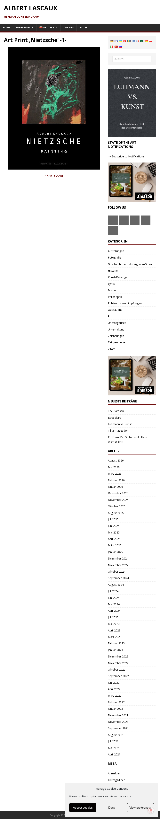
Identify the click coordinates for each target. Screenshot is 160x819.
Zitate (111, 349)
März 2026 (114, 473)
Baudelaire (114, 417)
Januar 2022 (115, 708)
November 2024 (118, 565)
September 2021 (118, 728)
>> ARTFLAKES (54, 175)
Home (6, 27)
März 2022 (114, 695)
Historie (113, 270)
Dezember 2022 (118, 656)
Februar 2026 (116, 480)
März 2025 (114, 545)
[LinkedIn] (113, 230)
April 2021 (114, 754)
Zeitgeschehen (117, 342)
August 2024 (116, 584)
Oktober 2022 (116, 669)
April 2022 (114, 689)
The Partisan (116, 411)
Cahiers (69, 27)
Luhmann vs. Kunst (120, 424)
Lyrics (111, 284)
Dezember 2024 (118, 558)
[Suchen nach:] (132, 59)
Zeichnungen (116, 336)
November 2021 (118, 722)
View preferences (140, 807)
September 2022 (118, 676)
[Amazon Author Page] (135, 220)
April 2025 (114, 539)
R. (109, 316)
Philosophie (115, 297)
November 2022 (118, 663)
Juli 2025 (113, 519)
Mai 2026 (114, 467)
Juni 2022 (113, 682)
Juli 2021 (113, 741)
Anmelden (114, 773)
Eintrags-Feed (116, 780)
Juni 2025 (113, 526)
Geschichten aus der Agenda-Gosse (130, 264)
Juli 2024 (113, 591)
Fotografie (114, 257)
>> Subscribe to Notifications (126, 156)
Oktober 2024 (116, 571)
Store (83, 27)
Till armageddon (118, 430)
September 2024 (118, 578)
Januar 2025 (115, 552)
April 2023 (114, 630)
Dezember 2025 (118, 493)
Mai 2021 (114, 748)
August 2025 (116, 513)
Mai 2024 (114, 604)
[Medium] (145, 220)
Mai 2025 (114, 532)
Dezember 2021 (118, 715)
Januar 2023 (115, 650)
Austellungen (116, 251)
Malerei (112, 290)
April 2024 (114, 610)
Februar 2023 (116, 643)
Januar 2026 (115, 487)
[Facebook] (113, 220)
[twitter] (124, 220)
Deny (111, 807)
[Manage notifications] (151, 810)
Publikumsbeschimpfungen (125, 303)
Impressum (23, 27)
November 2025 (118, 500)
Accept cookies (83, 807)
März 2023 (114, 637)
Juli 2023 (113, 617)
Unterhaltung (116, 329)
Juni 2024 (113, 598)
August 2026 (116, 460)
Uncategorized (117, 323)
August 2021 (116, 735)
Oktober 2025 (116, 506)
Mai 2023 (114, 624)
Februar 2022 (116, 702)
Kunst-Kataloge (117, 277)
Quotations (115, 310)
